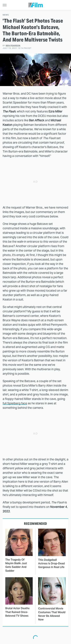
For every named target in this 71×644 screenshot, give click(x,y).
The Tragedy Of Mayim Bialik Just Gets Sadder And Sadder (16, 565)
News (6, 15)
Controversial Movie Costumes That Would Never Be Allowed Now (51, 614)
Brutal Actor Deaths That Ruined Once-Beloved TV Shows (17, 612)
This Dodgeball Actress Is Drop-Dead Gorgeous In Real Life (51, 563)
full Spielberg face (15, 403)
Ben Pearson (13, 45)
